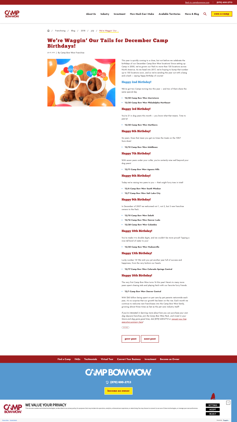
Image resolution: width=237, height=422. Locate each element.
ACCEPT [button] (212, 409)
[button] (228, 403)
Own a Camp (221, 14)
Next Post (150, 339)
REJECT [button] (212, 414)
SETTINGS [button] (212, 405)
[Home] (12, 14)
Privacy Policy (5, 420)
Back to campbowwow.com (197, 2)
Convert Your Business (129, 359)
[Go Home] (48, 31)
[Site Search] (205, 13)
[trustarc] (225, 420)
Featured (125, 327)
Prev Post (131, 339)
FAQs (77, 359)
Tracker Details (13, 420)
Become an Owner (169, 359)
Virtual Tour (107, 359)
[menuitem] (91, 14)
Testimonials (90, 359)
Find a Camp (64, 359)
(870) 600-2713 (224, 2)
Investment (150, 359)
